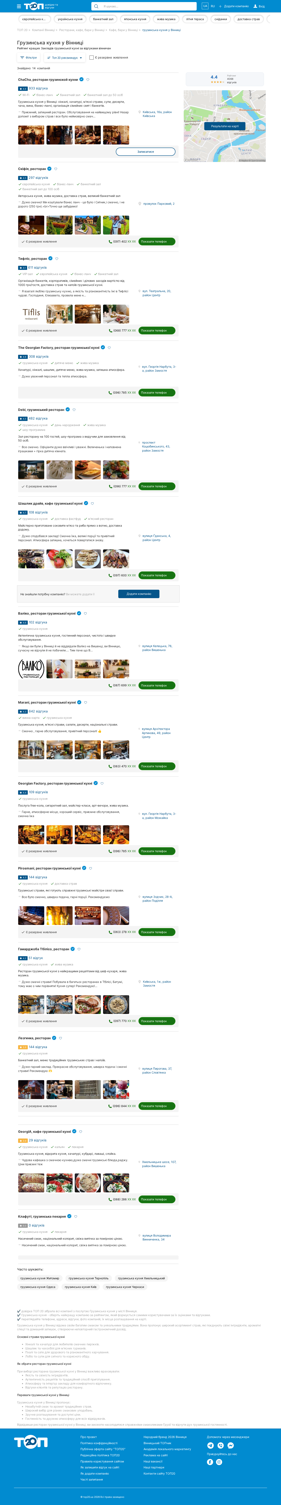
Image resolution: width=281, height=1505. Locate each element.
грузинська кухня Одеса (37, 1287)
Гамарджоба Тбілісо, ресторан (43, 949)
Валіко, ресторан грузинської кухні (46, 613)
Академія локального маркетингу (167, 1449)
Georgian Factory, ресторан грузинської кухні (55, 783)
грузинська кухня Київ (80, 1287)
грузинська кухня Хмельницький (141, 1278)
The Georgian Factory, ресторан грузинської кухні (58, 348)
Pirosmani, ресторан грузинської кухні (49, 868)
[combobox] (64, 57)
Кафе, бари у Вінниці (123, 30)
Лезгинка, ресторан (34, 1038)
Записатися (145, 151)
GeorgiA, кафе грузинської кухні (44, 1131)
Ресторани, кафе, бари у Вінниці (82, 30)
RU (213, 6)
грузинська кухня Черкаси (125, 1287)
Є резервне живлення (111, 57)
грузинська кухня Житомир (39, 1278)
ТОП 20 (22, 30)
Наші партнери (154, 1467)
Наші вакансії (153, 1461)
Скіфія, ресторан (32, 169)
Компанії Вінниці (43, 30)
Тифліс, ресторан (32, 259)
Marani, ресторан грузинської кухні (47, 702)
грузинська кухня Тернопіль (89, 1278)
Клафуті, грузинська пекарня (42, 1216)
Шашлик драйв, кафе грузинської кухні (50, 503)
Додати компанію (139, 593)
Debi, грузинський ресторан (41, 410)
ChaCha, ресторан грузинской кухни (48, 79)
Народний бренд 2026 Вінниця (165, 1437)
